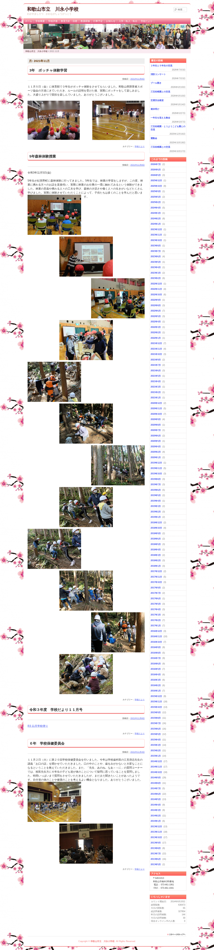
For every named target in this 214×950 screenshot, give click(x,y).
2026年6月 (156, 169)
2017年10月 (156, 582)
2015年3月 (156, 745)
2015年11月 (156, 701)
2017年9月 (156, 587)
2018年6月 (156, 538)
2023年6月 (156, 256)
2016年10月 (156, 642)
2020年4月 (156, 446)
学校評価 (53, 21)
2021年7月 (156, 365)
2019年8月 (156, 479)
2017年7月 (156, 593)
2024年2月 (156, 218)
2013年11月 (156, 832)
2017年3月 (156, 614)
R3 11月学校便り (38, 726)
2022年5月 (156, 316)
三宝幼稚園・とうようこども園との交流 (168, 128)
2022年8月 (156, 305)
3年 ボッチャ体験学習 (48, 70)
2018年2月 (156, 560)
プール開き (156, 83)
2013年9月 (156, 842)
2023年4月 (156, 267)
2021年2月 (156, 392)
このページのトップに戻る (177, 934)
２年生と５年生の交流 (161, 65)
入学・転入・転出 (128, 21)
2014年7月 (156, 788)
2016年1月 (156, 690)
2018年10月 (156, 528)
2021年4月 (156, 381)
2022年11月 (156, 289)
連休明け (155, 109)
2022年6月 (156, 310)
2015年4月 (156, 739)
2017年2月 (156, 620)
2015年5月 (156, 734)
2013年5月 (156, 864)
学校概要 (40, 21)
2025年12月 (156, 180)
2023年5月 (156, 262)
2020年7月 (156, 430)
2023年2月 (156, 278)
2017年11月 (156, 577)
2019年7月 (156, 484)
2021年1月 (156, 397)
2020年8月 (156, 425)
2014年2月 (156, 815)
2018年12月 (156, 522)
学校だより (146, 21)
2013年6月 (156, 859)
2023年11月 (156, 234)
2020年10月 (156, 414)
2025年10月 (156, 186)
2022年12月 (156, 283)
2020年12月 (156, 403)
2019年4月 (156, 501)
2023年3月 (156, 273)
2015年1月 (156, 756)
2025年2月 (156, 202)
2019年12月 (156, 462)
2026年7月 (156, 164)
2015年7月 (156, 723)
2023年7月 (156, 251)
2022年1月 (156, 338)
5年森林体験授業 (42, 156)
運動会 (154, 138)
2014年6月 (156, 794)
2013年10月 (156, 837)
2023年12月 (156, 229)
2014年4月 (156, 805)
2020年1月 (156, 457)
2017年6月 (156, 598)
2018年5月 (156, 544)
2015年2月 (156, 750)
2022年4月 (156, 321)
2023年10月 (156, 240)
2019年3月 (156, 506)
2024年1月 (156, 224)
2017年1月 (156, 625)
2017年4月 (156, 609)
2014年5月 (156, 799)
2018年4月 (156, 549)
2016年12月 (156, 631)
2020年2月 (156, 452)
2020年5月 (156, 441)
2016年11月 (156, 636)
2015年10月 (156, 707)
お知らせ (110, 21)
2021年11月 (156, 349)
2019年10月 (156, 473)
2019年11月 (156, 468)
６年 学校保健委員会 (47, 743)
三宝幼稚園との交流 (160, 91)
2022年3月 (156, 327)
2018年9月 (156, 533)
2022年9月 (156, 300)
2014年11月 (156, 766)
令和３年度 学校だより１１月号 (56, 709)
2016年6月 (156, 663)
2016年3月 (156, 680)
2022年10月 (156, 294)
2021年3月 (156, 386)
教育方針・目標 (69, 21)
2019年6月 (156, 490)
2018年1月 (156, 566)
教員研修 (85, 21)
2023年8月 (156, 245)
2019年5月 (156, 495)
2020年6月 (156, 435)
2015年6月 (156, 729)
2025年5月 (156, 197)
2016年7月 (156, 658)
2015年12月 (156, 696)
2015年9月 (156, 712)
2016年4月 (156, 674)
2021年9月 (156, 359)
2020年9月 (156, 419)
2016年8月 (156, 653)
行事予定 (98, 21)
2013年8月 (156, 848)
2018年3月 (156, 555)
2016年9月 (156, 647)
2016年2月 (156, 685)
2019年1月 (156, 517)
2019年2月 (156, 511)
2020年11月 (156, 408)
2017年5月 (156, 604)
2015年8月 (156, 718)
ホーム (28, 21)
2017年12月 (156, 571)
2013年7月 (156, 853)
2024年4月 (156, 207)
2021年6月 (156, 370)
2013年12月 (156, 826)
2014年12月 (156, 761)
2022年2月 (156, 332)
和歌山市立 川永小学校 (53, 9)
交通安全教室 (157, 100)
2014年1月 (156, 821)
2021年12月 (156, 343)
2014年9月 (156, 777)
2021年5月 (156, 376)
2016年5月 (156, 669)
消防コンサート (158, 74)
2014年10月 (156, 772)
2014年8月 (156, 783)
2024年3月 (156, 213)
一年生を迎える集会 (160, 117)
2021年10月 (156, 354)
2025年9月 (156, 191)
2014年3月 (156, 810)
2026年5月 (156, 175)
